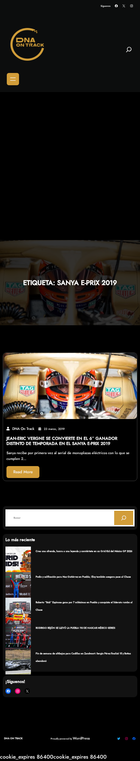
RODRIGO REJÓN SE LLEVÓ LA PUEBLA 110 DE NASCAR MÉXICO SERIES (75, 628)
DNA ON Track (13, 738)
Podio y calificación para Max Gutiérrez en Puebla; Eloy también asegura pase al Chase (83, 577)
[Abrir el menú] (13, 79)
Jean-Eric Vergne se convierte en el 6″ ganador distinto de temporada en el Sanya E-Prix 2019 (61, 441)
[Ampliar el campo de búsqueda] (128, 52)
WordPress (81, 738)
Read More (23, 472)
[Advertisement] (70, 166)
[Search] (123, 518)
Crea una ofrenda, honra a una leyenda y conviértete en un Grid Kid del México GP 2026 (84, 551)
